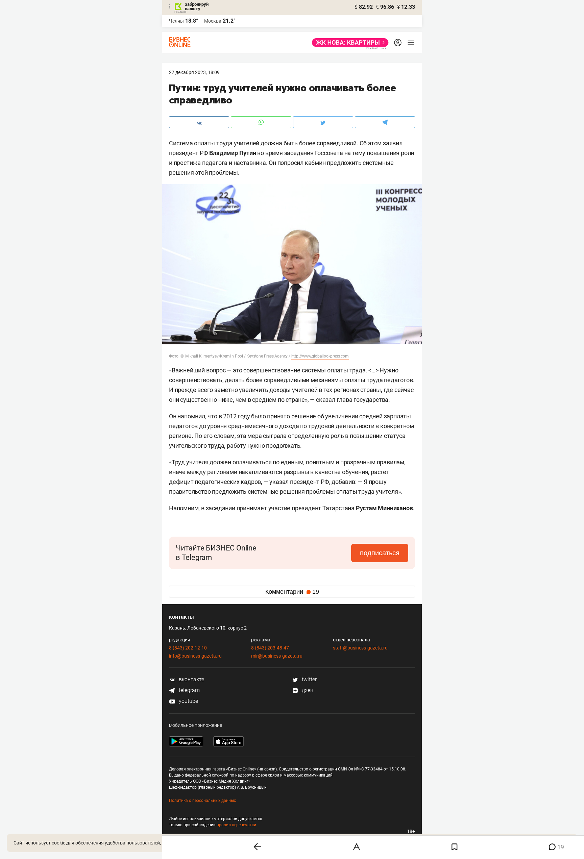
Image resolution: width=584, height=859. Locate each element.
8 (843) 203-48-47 (270, 648)
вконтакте (190, 679)
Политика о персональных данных (202, 800)
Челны (176, 21)
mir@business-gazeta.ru (276, 656)
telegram (188, 690)
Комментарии (292, 591)
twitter (308, 679)
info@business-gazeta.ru (195, 656)
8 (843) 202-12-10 (188, 648)
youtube (187, 701)
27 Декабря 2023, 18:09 (194, 72)
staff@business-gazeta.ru (360, 648)
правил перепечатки (236, 825)
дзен (306, 690)
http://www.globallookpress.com (320, 356)
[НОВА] (348, 42)
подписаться (379, 553)
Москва (212, 21)
